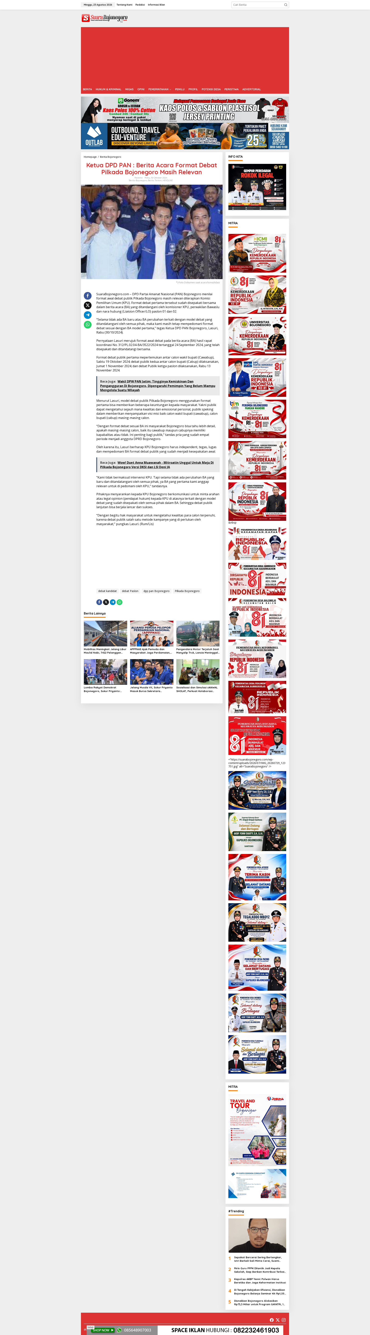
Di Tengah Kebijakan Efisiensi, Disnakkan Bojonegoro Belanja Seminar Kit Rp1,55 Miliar (259, 1291)
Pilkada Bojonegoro (187, 591)
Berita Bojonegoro (138, 180)
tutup (90, 1327)
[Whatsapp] (88, 325)
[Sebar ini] (88, 296)
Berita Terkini (155, 180)
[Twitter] (277, 1319)
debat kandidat (107, 591)
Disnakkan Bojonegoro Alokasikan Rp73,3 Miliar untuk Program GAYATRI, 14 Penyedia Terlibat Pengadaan (259, 1302)
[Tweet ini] (88, 305)
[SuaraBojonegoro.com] (104, 18)
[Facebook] (271, 1319)
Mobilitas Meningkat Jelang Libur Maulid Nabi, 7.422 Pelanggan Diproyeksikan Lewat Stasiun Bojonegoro (105, 651)
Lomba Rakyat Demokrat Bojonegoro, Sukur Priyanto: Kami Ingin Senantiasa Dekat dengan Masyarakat (102, 689)
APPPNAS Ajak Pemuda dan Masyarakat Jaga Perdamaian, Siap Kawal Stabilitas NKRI (150, 651)
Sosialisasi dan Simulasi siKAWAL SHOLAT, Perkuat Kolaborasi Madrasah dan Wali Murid (197, 689)
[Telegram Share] (88, 315)
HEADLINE (168, 180)
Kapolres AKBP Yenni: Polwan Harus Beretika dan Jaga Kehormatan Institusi (260, 1280)
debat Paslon (130, 591)
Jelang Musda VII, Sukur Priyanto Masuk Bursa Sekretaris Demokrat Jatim (151, 689)
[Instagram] (283, 1319)
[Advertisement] (185, 56)
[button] (286, 5)
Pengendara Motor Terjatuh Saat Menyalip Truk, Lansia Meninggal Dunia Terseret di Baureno (197, 651)
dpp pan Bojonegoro (157, 591)
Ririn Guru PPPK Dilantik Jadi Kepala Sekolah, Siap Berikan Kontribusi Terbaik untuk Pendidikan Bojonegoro (260, 1270)
